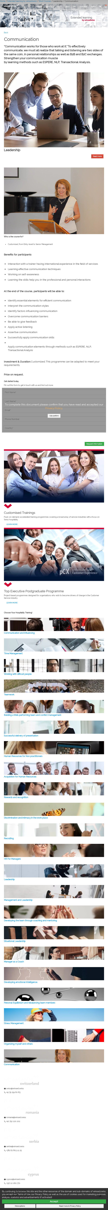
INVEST (59, 6)
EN (106, 5)
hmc (74, 6)
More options (20, 1206)
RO (106, 8)
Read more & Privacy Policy (70, 1206)
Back (6, 33)
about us (39, 6)
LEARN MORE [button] (12, 524)
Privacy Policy (53, 408)
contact (93, 6)
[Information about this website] (100, 6)
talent (67, 6)
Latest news (83, 6)
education (49, 6)
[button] (97, 156)
